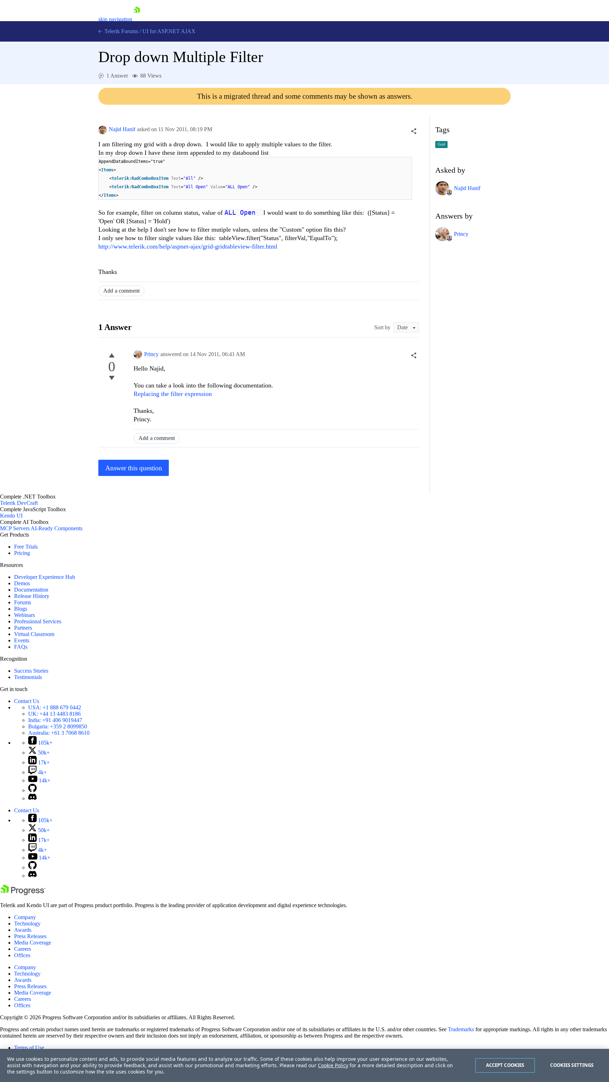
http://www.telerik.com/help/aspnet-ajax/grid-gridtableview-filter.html (187, 246)
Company (25, 917)
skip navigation (115, 19)
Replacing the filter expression (173, 393)
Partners (23, 628)
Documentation (31, 590)
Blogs (20, 609)
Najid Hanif (122, 129)
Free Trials (26, 547)
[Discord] (32, 798)
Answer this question (133, 468)
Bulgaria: (57, 726)
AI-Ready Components (56, 528)
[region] (304, 1065)
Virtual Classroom (34, 634)
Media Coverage (32, 943)
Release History (31, 596)
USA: (54, 707)
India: (55, 720)
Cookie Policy (333, 1065)
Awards (22, 930)
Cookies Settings (571, 1065)
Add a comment (121, 291)
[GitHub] (32, 790)
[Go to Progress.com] (23, 893)
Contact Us (26, 701)
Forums (22, 602)
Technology (27, 924)
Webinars (24, 615)
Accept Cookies (505, 1065)
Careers (22, 949)
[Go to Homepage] (137, 19)
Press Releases (30, 936)
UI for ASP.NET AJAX (169, 31)
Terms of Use (29, 1048)
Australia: (59, 733)
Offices (22, 955)
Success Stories (31, 671)
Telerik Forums (120, 31)
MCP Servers (15, 528)
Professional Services (37, 621)
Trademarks (461, 1029)
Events (21, 640)
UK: (54, 714)
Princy (151, 354)
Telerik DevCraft (19, 503)
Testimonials (28, 677)
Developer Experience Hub (44, 577)
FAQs (20, 647)
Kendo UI (11, 516)
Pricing (22, 553)
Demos (22, 583)
